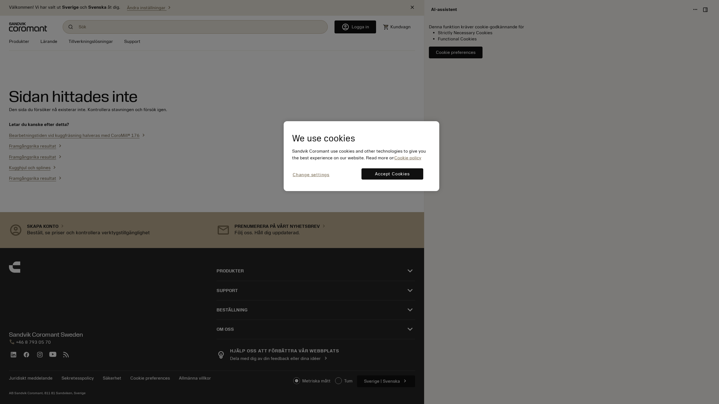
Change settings (311, 175)
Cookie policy (407, 158)
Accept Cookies (392, 174)
